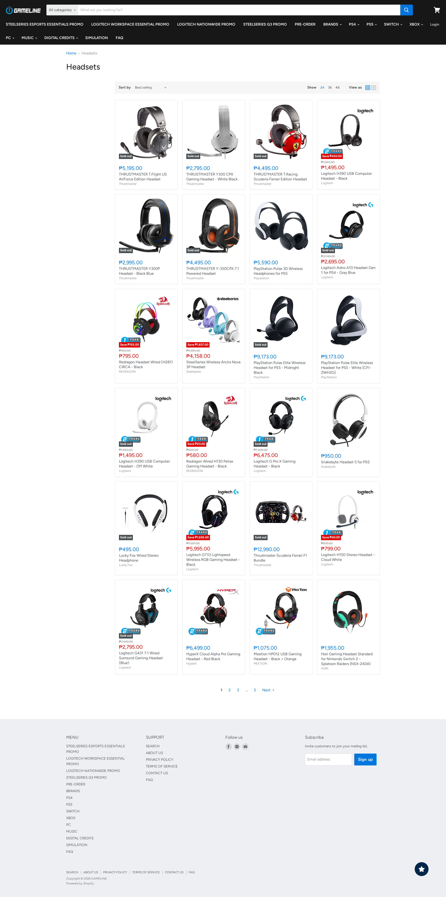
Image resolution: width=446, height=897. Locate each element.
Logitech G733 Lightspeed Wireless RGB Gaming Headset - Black (213, 560)
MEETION (260, 663)
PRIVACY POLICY (159, 760)
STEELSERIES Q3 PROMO (265, 24)
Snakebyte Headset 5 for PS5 (345, 462)
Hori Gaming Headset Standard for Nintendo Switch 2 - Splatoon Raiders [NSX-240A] (347, 659)
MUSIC (28, 38)
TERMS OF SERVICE (162, 766)
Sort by (125, 87)
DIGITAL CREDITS (59, 38)
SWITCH (392, 24)
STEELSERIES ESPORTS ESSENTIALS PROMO (44, 24)
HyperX (191, 663)
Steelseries (193, 371)
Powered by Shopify (80, 883)
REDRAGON (127, 371)
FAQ (119, 38)
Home (71, 53)
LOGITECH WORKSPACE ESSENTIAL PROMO (130, 24)
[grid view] (367, 87)
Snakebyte (328, 466)
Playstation (261, 278)
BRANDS (331, 24)
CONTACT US (157, 773)
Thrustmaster (128, 183)
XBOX (415, 24)
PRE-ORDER (305, 24)
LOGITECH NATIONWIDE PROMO (206, 24)
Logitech (327, 183)
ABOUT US (154, 753)
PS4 (353, 24)
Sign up (365, 759)
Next (266, 690)
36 (330, 87)
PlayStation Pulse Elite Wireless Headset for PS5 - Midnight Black (279, 368)
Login (434, 24)
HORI (324, 668)
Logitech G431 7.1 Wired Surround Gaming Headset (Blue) (141, 658)
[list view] (373, 87)
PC (9, 38)
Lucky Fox (125, 565)
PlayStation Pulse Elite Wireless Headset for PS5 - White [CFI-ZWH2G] (347, 368)
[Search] (406, 10)
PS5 (370, 24)
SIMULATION (96, 38)
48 (337, 87)
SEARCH (153, 746)
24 (322, 87)
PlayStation (261, 377)
